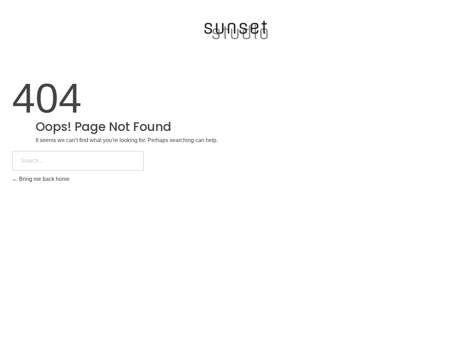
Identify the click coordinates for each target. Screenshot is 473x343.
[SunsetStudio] (236, 30)
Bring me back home (44, 179)
